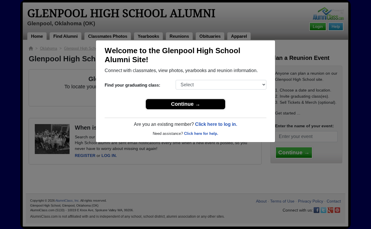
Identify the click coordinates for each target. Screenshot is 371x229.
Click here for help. (201, 133)
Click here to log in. (216, 124)
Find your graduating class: (132, 85)
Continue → (185, 104)
